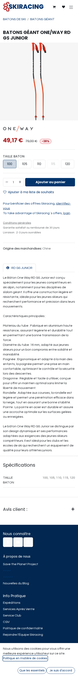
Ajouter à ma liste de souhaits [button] (31, 192)
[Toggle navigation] (71, 7)
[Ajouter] (20, 182)
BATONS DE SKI (14, 19)
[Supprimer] (6, 182)
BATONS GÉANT (42, 19)
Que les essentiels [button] (32, 670)
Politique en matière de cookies (25, 658)
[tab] (19, 268)
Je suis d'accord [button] (61, 670)
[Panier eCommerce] (54, 7)
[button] (50, 182)
